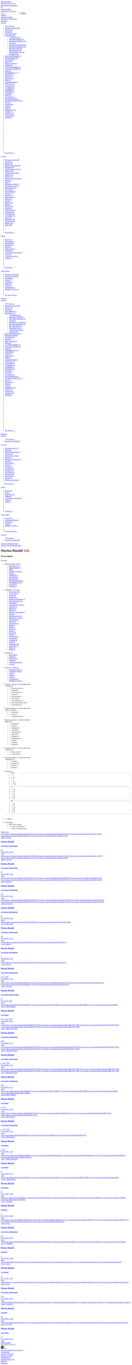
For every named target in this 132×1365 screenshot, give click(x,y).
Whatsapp (10, 544)
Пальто (9, 203)
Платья (9, 206)
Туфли (8, 258)
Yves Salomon (10, 34)
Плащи (8, 208)
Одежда (3, 156)
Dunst (8, 61)
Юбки (8, 225)
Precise (8, 106)
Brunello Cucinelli (12, 28)
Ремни (8, 284)
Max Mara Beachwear (17, 47)
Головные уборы (12, 274)
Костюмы (9, 190)
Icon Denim (10, 60)
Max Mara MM (15, 48)
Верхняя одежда (12, 160)
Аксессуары (5, 271)
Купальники (10, 191)
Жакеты (9, 175)
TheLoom (9, 78)
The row (9, 30)
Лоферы (9, 251)
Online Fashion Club (7, 1359)
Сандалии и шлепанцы (13, 252)
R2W (8, 108)
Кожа (7, 182)
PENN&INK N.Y (12, 73)
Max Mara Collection (17, 41)
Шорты (9, 223)
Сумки (8, 286)
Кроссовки (10, 249)
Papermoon (9, 104)
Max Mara (10, 35)
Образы (3, 298)
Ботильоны (9, 243)
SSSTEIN (9, 75)
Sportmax (13, 54)
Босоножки (9, 241)
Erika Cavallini (11, 63)
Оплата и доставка (7, 1354)
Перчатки (9, 282)
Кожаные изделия (12, 276)
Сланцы (8, 500)
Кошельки (9, 278)
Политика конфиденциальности (12, 1350)
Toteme (8, 32)
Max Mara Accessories (17, 45)
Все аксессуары (11, 295)
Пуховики (9, 212)
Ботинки (9, 245)
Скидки (3, 300)
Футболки (10, 221)
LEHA (8, 95)
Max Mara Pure (15, 50)
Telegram (4, 544)
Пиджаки (9, 467)
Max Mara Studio (16, 39)
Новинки (4, 21)
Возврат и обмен (7, 1356)
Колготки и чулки (12, 186)
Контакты (4, 1363)
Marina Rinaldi (11, 58)
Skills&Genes (10, 110)
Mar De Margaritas (12, 99)
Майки (8, 199)
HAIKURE (10, 91)
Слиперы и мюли (11, 256)
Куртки (9, 193)
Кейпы (8, 180)
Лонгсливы (10, 197)
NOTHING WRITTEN (14, 101)
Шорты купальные (12, 480)
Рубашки (9, 214)
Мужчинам (13, 5)
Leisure (12, 43)
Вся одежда (10, 232)
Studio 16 (4, 1361)
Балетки (8, 239)
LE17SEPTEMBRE (12, 67)
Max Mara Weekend (13, 56)
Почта (16, 544)
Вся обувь (9, 267)
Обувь (3, 236)
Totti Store (9, 114)
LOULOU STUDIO (13, 69)
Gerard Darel (10, 86)
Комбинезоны (10, 188)
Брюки (9, 163)
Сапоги (8, 254)
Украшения (10, 287)
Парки (8, 204)
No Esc (8, 102)
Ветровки (9, 167)
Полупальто (10, 210)
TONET (9, 112)
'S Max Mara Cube (16, 52)
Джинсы (9, 171)
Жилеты (9, 177)
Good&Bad (9, 89)
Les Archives (10, 97)
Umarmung (9, 115)
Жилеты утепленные (13, 178)
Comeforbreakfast (11, 82)
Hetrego (8, 65)
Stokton (8, 76)
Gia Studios (10, 88)
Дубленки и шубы (12, 173)
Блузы (8, 162)
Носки (8, 201)
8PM (7, 80)
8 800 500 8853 (6, 2)
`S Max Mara (15, 37)
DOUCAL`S (10, 84)
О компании (5, 1352)
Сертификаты (6, 1357)
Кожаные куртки (12, 184)
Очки (8, 280)
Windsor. (8, 117)
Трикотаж (10, 219)
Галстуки (9, 518)
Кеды (8, 247)
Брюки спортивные (13, 165)
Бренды (3, 23)
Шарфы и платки (12, 289)
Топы (8, 217)
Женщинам (5, 5)
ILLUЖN (9, 93)
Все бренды (10, 153)
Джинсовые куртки (13, 169)
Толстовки (10, 216)
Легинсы (8, 195)
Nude (8, 71)
